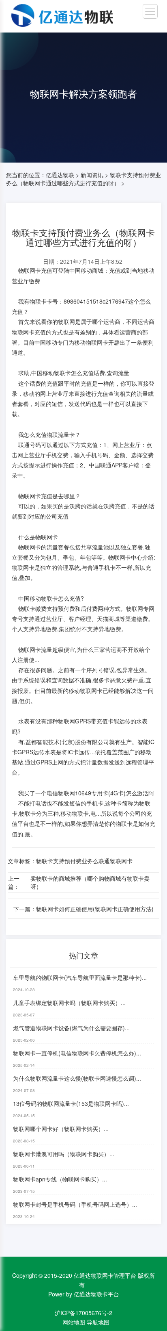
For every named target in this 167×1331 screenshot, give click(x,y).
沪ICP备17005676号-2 (83, 1313)
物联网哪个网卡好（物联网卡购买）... (61, 1129)
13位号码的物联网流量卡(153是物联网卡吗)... (71, 1103)
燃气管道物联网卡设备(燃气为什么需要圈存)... (71, 1028)
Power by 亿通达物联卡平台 (83, 1294)
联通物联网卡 (115, 861)
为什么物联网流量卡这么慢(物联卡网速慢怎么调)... (77, 1078)
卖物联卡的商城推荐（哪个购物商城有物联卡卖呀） (90, 882)
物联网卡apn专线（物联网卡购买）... (60, 1179)
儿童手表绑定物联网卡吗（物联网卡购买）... (69, 1003)
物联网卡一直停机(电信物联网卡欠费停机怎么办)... (77, 1053)
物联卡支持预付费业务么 (67, 861)
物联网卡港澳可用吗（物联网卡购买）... (63, 1154)
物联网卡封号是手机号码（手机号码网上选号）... (75, 1204)
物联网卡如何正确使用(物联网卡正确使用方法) (95, 909)
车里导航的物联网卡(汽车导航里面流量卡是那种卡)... (80, 977)
